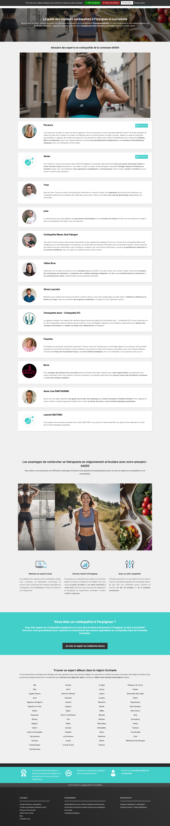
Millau (102, 711)
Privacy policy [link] (139, 3)
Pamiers (102, 745)
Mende (101, 706)
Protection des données (28, 810)
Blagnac (35, 723)
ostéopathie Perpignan (72, 813)
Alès (34, 689)
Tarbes (135, 723)
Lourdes (102, 698)
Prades (135, 689)
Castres (68, 685)
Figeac (68, 711)
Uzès (135, 736)
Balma (34, 711)
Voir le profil (142, 125)
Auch (35, 698)
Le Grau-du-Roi (68, 745)
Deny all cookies (111, 3)
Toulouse (135, 728)
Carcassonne (35, 736)
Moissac (102, 719)
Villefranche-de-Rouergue (135, 741)
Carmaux (34, 741)
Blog (21, 816)
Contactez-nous (25, 819)
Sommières (135, 719)
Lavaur (68, 741)
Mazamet (101, 702)
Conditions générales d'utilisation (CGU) (33, 807)
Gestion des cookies (27, 813)
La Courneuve (68, 736)
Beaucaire (35, 715)
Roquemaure (135, 702)
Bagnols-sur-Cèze (34, 706)
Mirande (102, 715)
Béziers (35, 719)
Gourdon (68, 728)
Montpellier (102, 728)
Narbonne (101, 736)
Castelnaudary (34, 745)
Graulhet (68, 732)
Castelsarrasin (34, 749)
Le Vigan (102, 685)
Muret (102, 732)
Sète (135, 715)
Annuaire (22, 804)
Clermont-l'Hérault (68, 694)
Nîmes (101, 741)
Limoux (101, 689)
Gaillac (68, 723)
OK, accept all (93, 3)
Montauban (101, 723)
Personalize (127, 3)
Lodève (101, 694)
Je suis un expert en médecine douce (85, 646)
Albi (34, 685)
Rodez (135, 698)
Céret (68, 689)
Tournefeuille (135, 732)
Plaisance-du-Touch (135, 685)
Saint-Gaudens (135, 706)
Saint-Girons (135, 711)
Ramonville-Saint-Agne (135, 694)
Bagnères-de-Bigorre (34, 702)
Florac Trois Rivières (68, 715)
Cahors (34, 728)
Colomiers (68, 698)
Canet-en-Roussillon (34, 732)
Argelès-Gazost (35, 694)
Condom (68, 702)
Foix (68, 719)
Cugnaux (68, 706)
